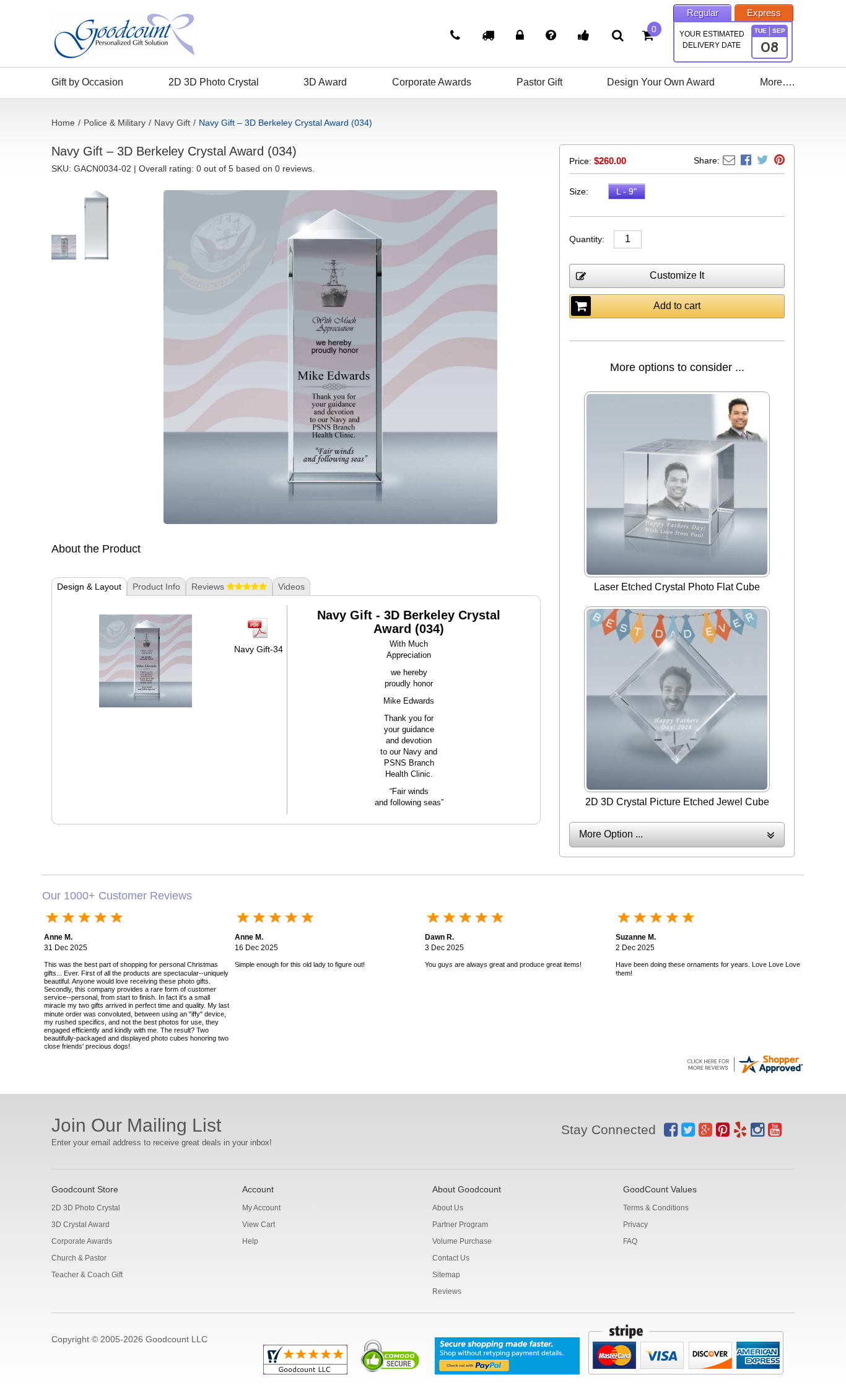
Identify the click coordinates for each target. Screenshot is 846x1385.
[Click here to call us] (456, 37)
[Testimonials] (585, 37)
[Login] (521, 37)
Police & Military (115, 123)
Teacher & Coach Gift (87, 1274)
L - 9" (626, 191)
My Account (261, 1208)
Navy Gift (172, 123)
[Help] (552, 37)
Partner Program (460, 1224)
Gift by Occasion (87, 82)
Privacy (635, 1224)
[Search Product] (618, 35)
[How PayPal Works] (507, 1355)
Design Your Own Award (661, 82)
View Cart (258, 1224)
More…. (777, 82)
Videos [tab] (291, 587)
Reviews (446, 1291)
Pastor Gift (539, 82)
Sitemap (446, 1274)
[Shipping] (489, 37)
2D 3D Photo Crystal (213, 82)
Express (764, 12)
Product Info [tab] (156, 587)
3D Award (325, 82)
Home (63, 123)
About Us (447, 1208)
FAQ (630, 1241)
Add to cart (676, 305)
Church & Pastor (79, 1258)
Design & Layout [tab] (89, 587)
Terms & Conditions (656, 1208)
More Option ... (611, 834)
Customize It (677, 275)
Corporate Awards (431, 82)
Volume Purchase (462, 1241)
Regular (702, 12)
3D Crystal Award (80, 1224)
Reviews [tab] (209, 587)
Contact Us (450, 1258)
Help (250, 1241)
